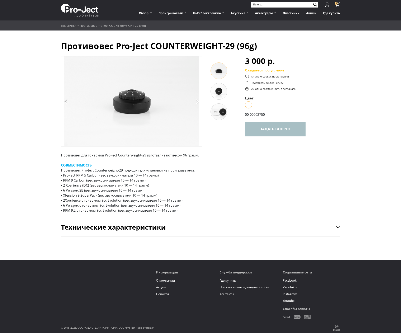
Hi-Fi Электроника (207, 13)
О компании (165, 280)
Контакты (227, 294)
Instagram (290, 294)
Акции (311, 13)
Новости (162, 294)
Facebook (290, 280)
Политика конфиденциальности (244, 287)
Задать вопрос (275, 128)
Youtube (288, 301)
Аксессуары (264, 13)
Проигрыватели (171, 13)
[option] (131, 101)
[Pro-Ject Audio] (80, 10)
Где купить (331, 13)
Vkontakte (290, 287)
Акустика (238, 13)
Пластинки (291, 13)
